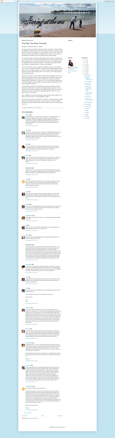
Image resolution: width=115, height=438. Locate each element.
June (86, 112)
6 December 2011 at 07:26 (32, 259)
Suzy (27, 130)
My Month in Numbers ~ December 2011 (88, 78)
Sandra (27, 204)
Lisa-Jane (28, 365)
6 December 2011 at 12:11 (32, 283)
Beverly (27, 114)
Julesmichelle (29, 386)
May (86, 114)
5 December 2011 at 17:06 (32, 150)
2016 (85, 64)
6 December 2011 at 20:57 (32, 324)
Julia (27, 191)
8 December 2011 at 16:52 (32, 360)
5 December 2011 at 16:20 (32, 125)
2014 (85, 68)
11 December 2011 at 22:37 (32, 410)
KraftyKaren (28, 342)
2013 (85, 70)
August (86, 108)
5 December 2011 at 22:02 (32, 211)
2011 (85, 74)
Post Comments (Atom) (33, 418)
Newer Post (24, 415)
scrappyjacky (29, 215)
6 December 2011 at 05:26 (32, 240)
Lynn (27, 277)
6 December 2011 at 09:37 (32, 272)
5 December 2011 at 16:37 (32, 139)
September (87, 106)
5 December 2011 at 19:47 (32, 174)
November (87, 102)
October (87, 104)
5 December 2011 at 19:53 (32, 187)
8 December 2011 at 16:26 (32, 338)
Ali (26, 225)
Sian (27, 144)
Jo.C (27, 179)
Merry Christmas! (88, 81)
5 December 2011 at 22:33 (32, 220)
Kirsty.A (27, 328)
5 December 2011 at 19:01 (32, 163)
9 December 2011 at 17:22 (32, 381)
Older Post (60, 415)
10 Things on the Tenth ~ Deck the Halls (88, 93)
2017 (85, 62)
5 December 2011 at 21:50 (32, 199)
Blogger (63, 427)
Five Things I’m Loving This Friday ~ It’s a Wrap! (88, 88)
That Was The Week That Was (88, 99)
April (86, 116)
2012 (85, 71)
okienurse (28, 307)
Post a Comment (27, 412)
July (86, 110)
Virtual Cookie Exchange (87, 84)
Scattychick (28, 264)
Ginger (27, 235)
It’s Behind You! (88, 96)
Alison (27, 155)
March (86, 118)
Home (42, 415)
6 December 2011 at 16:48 (32, 303)
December (87, 75)
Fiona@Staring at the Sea (74, 68)
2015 (85, 66)
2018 (85, 60)
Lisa (27, 288)
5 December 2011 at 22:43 (32, 230)
